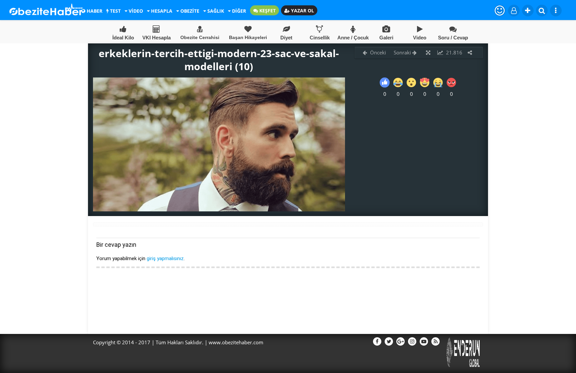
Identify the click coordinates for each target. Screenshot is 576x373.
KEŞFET (267, 10)
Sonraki (403, 52)
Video (419, 37)
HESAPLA (161, 11)
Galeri (386, 37)
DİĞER (238, 11)
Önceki (377, 52)
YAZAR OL (302, 10)
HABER (93, 11)
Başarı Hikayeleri (248, 37)
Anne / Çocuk (353, 37)
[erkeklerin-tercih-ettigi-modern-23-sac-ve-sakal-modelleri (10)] (219, 209)
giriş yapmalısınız (165, 258)
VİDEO (135, 11)
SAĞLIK (215, 11)
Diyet (286, 37)
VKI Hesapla (156, 37)
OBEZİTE (189, 11)
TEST (115, 11)
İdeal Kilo (123, 37)
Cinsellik (320, 37)
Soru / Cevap (453, 37)
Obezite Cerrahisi (199, 37)
